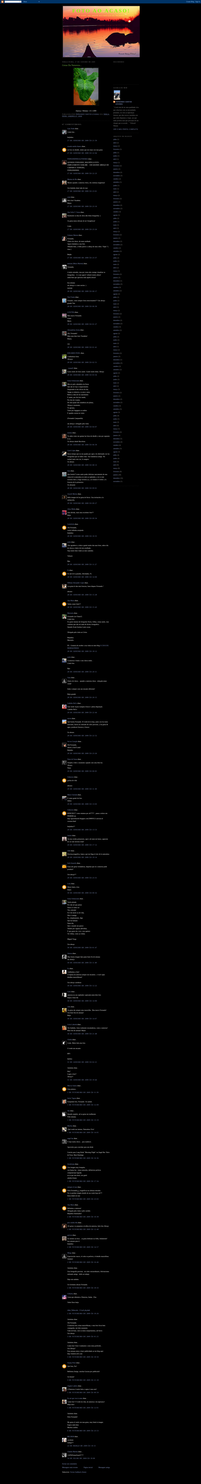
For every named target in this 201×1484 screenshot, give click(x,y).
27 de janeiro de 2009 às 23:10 (82, 206)
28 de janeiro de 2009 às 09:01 (82, 488)
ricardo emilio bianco (74, 146)
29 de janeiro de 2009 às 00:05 (82, 771)
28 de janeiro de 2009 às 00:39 (82, 306)
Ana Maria (70, 600)
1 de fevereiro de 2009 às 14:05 (83, 1132)
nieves (69, 718)
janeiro (115, 169)
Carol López (71, 450)
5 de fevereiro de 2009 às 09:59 (83, 1392)
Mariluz (69, 1126)
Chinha (69, 1039)
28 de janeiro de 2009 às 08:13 (82, 465)
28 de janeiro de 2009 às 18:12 (82, 651)
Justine (69, 835)
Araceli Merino (72, 494)
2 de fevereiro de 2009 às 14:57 (83, 1247)
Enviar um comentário (69, 1464)
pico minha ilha (72, 1223)
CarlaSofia (70, 524)
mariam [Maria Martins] (75, 263)
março (115, 146)
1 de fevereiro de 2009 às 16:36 (83, 1158)
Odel (68, 851)
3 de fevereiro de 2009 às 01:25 (83, 1336)
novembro (116, 176)
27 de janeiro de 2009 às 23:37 (82, 258)
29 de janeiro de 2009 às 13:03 (82, 804)
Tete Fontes (71, 297)
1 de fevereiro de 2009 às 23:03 (83, 1199)
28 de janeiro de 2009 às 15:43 (82, 607)
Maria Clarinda (72, 795)
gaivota (69, 1235)
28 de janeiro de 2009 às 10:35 (82, 536)
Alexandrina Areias (73, 330)
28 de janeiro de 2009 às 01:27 (82, 324)
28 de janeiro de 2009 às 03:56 (82, 375)
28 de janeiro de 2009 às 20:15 (82, 697)
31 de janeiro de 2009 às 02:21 (82, 1062)
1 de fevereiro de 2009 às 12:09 (83, 1105)
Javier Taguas (71, 1098)
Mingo (69, 1253)
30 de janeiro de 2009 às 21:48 (82, 1034)
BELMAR (70, 1436)
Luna (69, 884)
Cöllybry (70, 1294)
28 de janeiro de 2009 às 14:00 (82, 577)
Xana (69, 677)
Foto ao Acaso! (101, 11)
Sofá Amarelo (71, 863)
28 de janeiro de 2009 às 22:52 (82, 736)
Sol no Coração (72, 741)
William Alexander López (75, 583)
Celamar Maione (72, 235)
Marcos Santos (72, 1086)
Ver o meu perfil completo (125, 129)
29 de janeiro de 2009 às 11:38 (82, 789)
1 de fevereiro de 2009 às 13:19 (83, 1120)
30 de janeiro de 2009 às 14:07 (82, 1019)
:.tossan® (70, 368)
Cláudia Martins (72, 1452)
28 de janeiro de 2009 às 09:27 (82, 503)
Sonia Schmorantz (73, 381)
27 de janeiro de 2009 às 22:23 (82, 173)
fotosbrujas (71, 1164)
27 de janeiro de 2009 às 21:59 (82, 140)
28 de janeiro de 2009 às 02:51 (82, 362)
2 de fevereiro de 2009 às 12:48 (83, 1229)
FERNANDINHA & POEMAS (77, 159)
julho (115, 139)
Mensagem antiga (104, 1467)
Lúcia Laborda (72, 1024)
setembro (116, 182)
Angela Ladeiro (72, 1386)
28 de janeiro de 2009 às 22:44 (82, 712)
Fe (68, 570)
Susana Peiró (71, 1363)
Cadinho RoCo (72, 703)
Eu (68, 968)
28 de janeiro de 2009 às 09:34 (82, 518)
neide (69, 542)
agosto (115, 215)
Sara (68, 471)
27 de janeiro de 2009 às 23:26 (82, 229)
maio (115, 189)
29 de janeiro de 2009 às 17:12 (82, 845)
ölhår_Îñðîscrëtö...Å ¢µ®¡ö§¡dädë (78, 1310)
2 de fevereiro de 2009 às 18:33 (83, 1288)
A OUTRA (70, 312)
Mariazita (70, 613)
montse (69, 433)
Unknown (70, 777)
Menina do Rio (72, 179)
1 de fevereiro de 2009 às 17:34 (83, 1181)
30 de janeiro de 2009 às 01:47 (82, 947)
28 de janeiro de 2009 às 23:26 (82, 753)
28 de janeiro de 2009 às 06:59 (82, 445)
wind (69, 197)
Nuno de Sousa (72, 759)
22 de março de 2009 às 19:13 (81, 1446)
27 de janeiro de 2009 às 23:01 (82, 191)
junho (115, 156)
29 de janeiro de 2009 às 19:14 (82, 857)
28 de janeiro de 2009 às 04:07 (82, 427)
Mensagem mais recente (70, 1467)
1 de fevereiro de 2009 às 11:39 (83, 1092)
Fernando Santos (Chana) (124, 103)
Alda (68, 1007)
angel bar (70, 1138)
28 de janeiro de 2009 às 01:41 (82, 347)
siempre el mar (72, 1187)
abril (114, 143)
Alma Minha (71, 509)
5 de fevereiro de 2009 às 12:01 (83, 1408)
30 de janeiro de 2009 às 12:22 (82, 986)
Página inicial (88, 1467)
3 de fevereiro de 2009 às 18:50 (83, 1357)
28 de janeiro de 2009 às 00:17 (82, 291)
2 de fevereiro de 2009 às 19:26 (83, 1313)
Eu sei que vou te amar (74, 1398)
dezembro (116, 172)
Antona (69, 953)
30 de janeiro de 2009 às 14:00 (82, 1001)
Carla (69, 992)
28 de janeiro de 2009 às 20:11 (82, 672)
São (68, 1111)
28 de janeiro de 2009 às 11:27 (82, 564)
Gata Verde (71, 128)
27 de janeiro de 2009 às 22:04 (82, 153)
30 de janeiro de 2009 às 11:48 (82, 963)
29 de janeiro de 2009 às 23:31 (82, 878)
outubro (115, 179)
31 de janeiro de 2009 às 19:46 (82, 1080)
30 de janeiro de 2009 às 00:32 (82, 893)
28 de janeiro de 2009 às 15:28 (82, 595)
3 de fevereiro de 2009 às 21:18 (83, 1380)
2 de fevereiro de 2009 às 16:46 (83, 1262)
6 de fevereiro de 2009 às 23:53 (83, 1431)
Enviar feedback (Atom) (78, 1472)
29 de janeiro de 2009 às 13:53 (82, 830)
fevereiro (116, 149)
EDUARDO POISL (73, 353)
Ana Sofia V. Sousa (73, 212)
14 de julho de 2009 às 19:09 (81, 1458)
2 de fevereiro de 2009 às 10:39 (83, 1217)
